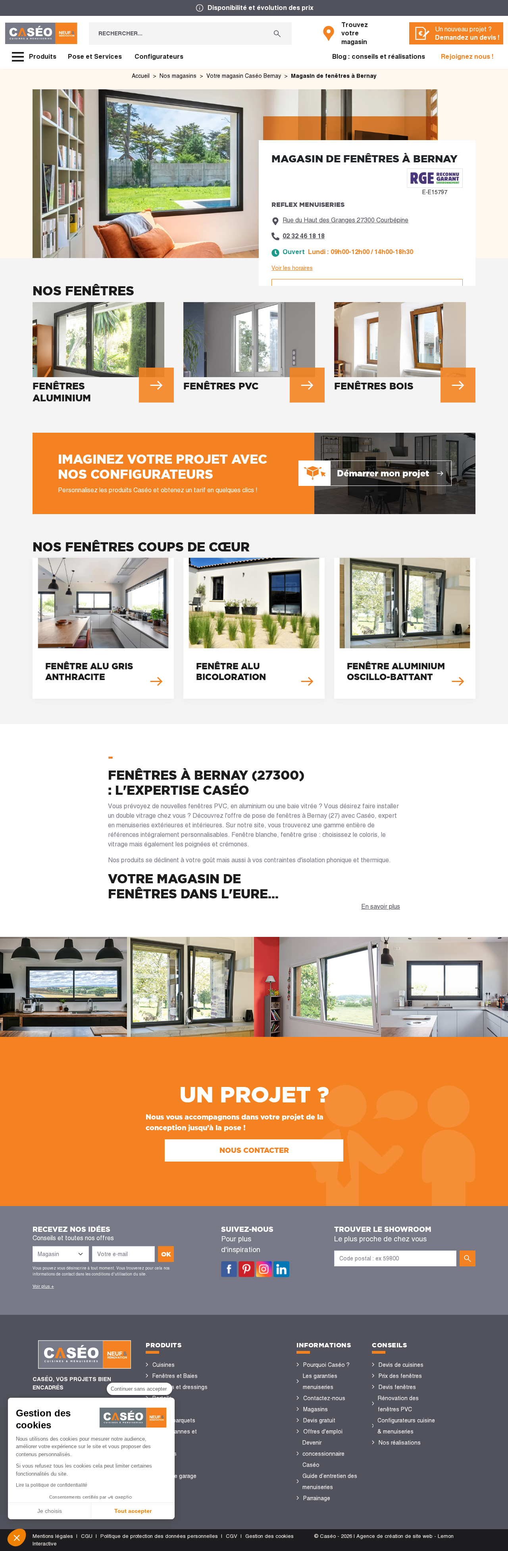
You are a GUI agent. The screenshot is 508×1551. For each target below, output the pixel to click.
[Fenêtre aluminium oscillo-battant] (404, 628)
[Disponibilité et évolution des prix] (254, 8)
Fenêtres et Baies (175, 1376)
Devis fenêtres (397, 1387)
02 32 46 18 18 (304, 236)
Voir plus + (43, 1286)
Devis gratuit (319, 1420)
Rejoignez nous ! (467, 56)
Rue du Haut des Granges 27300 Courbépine (345, 220)
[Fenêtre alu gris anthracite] (103, 628)
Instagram (264, 1269)
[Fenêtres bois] (404, 349)
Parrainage (316, 1498)
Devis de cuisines (401, 1365)
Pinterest (246, 1269)
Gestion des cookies (269, 1536)
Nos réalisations (400, 1442)
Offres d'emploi (323, 1431)
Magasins (315, 1409)
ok (166, 1254)
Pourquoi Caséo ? (326, 1365)
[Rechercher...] (277, 33)
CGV (231, 1536)
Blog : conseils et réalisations (378, 56)
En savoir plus (380, 906)
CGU (86, 1536)
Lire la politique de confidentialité (51, 1485)
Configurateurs (159, 56)
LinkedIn (281, 1269)
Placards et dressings (180, 1387)
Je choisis (49, 1511)
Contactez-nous (324, 1398)
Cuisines (163, 1365)
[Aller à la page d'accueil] (41, 33)
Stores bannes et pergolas (174, 1437)
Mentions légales (53, 1536)
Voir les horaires (292, 268)
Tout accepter (133, 1511)
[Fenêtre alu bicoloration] (254, 628)
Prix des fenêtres (400, 1376)
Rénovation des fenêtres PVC (398, 1403)
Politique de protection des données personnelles (159, 1536)
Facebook (229, 1269)
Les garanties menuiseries (320, 1381)
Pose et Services (95, 56)
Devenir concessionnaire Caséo (323, 1453)
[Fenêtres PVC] (254, 349)
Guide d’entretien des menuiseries (329, 1481)
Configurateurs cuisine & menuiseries (406, 1426)
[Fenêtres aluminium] (103, 355)
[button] (16, 1537)
